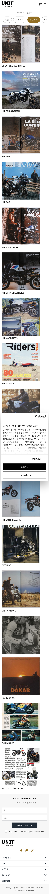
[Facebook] (21, 851)
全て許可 (24, 467)
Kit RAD (6, 202)
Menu (5, 869)
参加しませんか (25, 825)
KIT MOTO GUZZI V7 (11, 520)
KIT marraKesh (10, 338)
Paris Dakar (9, 698)
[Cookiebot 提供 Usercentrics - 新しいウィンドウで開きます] (35, 416)
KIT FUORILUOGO (10, 247)
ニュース (19, 19)
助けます (6, 875)
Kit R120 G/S (8, 384)
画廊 (7, 19)
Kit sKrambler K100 (13, 293)
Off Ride (6, 565)
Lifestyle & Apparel (13, 66)
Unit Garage (9, 611)
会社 (4, 863)
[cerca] (35, 4)
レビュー (28, 13)
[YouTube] (32, 851)
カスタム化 (23, 475)
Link (41, 831)
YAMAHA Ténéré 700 (12, 789)
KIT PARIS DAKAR (11, 111)
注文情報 (6, 881)
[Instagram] (26, 851)
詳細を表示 (36, 459)
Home (19, 13)
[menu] (44, 4)
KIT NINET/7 (7, 157)
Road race (8, 743)
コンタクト (7, 857)
